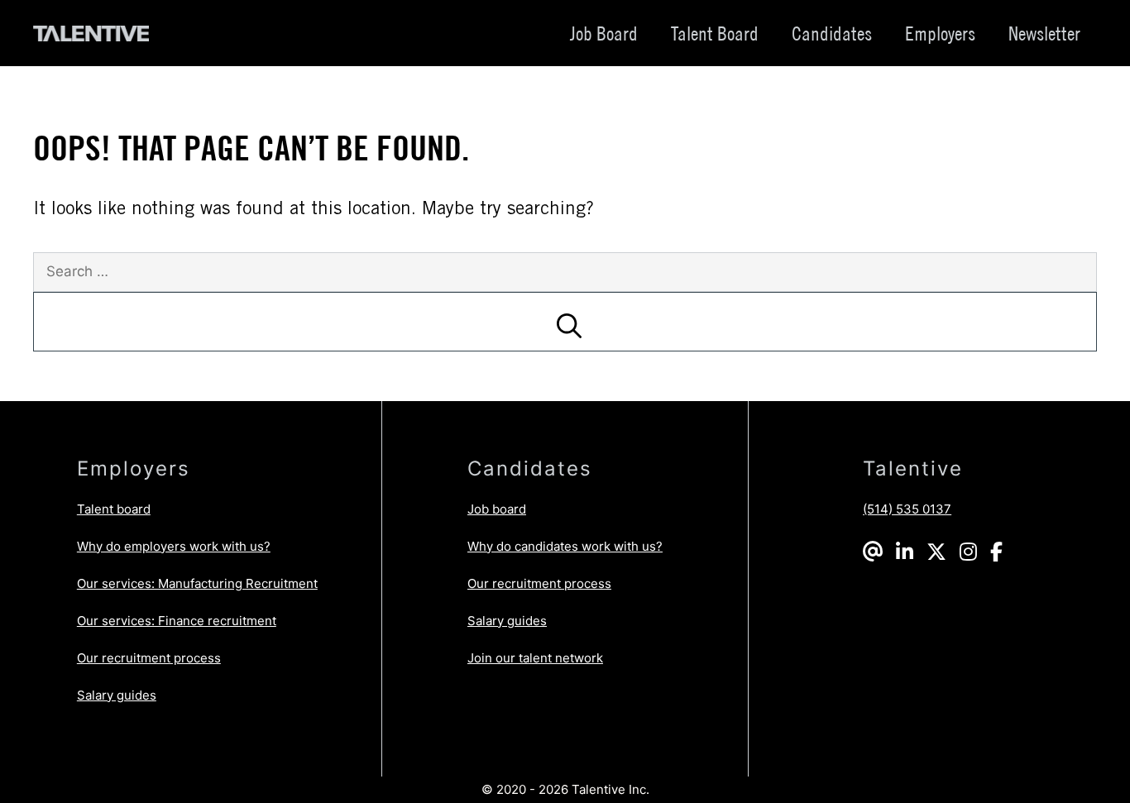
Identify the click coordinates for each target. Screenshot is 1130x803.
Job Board (604, 33)
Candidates (832, 33)
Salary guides (116, 695)
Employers (940, 33)
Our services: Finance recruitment (176, 621)
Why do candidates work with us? (565, 546)
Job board (496, 509)
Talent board (114, 509)
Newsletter (1044, 33)
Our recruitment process (149, 658)
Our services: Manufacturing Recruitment (197, 583)
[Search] (565, 321)
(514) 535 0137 (907, 509)
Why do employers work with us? (174, 546)
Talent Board (715, 33)
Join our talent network (535, 658)
